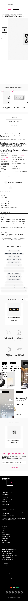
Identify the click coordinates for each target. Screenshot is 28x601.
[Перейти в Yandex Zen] (22, 592)
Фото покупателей (6, 542)
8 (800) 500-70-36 (14, 0)
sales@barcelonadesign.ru (7, 494)
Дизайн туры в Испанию (7, 553)
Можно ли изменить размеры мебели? (14, 282)
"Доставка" (23, 209)
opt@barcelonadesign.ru (7, 501)
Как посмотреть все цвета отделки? (14, 265)
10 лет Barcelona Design (7, 578)
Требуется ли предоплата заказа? (14, 276)
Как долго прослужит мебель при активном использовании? (14, 290)
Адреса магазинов (6, 536)
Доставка (14, 125)
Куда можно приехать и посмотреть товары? (14, 253)
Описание (14, 117)
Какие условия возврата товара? (14, 273)
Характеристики (14, 121)
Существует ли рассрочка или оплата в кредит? (14, 270)
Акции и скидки (5, 538)
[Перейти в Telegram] (19, 592)
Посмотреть (21, 155)
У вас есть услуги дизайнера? (14, 262)
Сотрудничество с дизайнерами (9, 549)
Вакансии (4, 580)
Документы (4, 569)
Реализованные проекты (7, 551)
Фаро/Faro (5, 159)
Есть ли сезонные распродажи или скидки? (14, 285)
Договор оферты (5, 565)
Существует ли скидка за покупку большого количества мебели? (14, 287)
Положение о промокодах (7, 567)
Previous (1, 38)
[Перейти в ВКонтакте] (6, 592)
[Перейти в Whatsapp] (9, 592)
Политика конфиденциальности (9, 575)
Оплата (3, 528)
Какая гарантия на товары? (14, 256)
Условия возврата (6, 534)
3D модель (15, 187)
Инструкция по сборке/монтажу (15, 182)
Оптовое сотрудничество (7, 557)
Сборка (3, 532)
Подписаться (14, 467)
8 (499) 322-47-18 (7, 499)
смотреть (4, 385)
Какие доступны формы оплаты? (14, 279)
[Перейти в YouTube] (16, 592)
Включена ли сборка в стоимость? (14, 259)
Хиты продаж (4, 540)
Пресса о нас (4, 571)
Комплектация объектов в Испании (10, 555)
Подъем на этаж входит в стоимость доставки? (14, 267)
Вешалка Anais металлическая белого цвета (19, 107)
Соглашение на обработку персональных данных (12, 573)
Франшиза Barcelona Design (8, 559)
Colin (7, 157)
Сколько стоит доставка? (14, 250)
